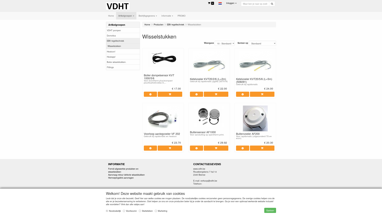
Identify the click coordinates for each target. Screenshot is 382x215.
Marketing (162, 210)
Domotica (111, 35)
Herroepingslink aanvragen (121, 177)
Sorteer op (243, 42)
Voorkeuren (131, 210)
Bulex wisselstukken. (116, 61)
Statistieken (147, 210)
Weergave (209, 42)
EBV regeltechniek (115, 40)
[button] (220, 3)
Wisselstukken (114, 45)
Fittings (110, 67)
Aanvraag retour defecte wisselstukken (126, 174)
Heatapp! (111, 56)
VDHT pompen (114, 30)
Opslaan (270, 210)
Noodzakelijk (115, 210)
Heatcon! (111, 51)
